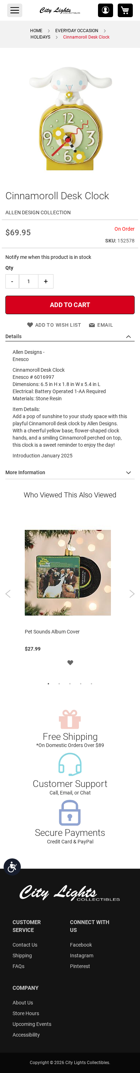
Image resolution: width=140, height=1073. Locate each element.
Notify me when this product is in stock (48, 257)
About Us (23, 1003)
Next (132, 594)
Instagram (81, 955)
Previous (8, 594)
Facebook (81, 945)
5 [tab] (91, 684)
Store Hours (26, 1013)
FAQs (18, 966)
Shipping (22, 955)
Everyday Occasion (76, 30)
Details (13, 336)
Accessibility (26, 1035)
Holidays (40, 37)
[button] (105, 10)
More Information (25, 472)
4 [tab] (80, 684)
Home (36, 30)
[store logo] (60, 10)
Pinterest (80, 966)
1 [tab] (48, 684)
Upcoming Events (32, 1024)
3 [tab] (70, 684)
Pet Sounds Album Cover (52, 632)
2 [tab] (59, 684)
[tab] (70, 336)
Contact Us (25, 945)
